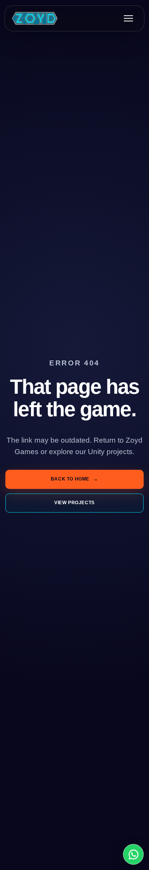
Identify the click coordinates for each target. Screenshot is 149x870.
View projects (74, 502)
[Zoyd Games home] (35, 18)
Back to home (74, 479)
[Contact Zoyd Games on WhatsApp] (133, 854)
